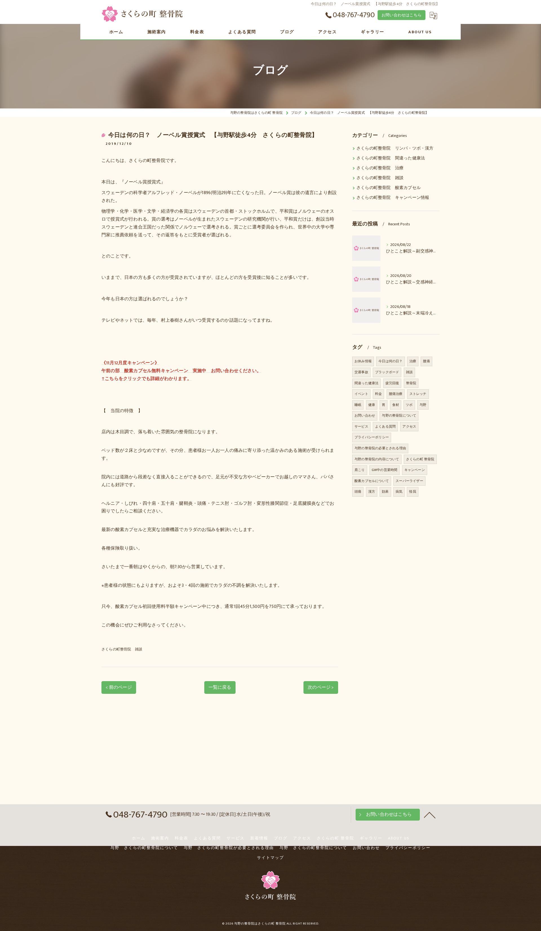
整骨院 (411, 383)
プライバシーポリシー (371, 437)
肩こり (359, 470)
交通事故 (361, 372)
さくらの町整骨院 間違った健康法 (390, 158)
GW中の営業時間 (385, 470)
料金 (378, 394)
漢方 (371, 491)
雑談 (409, 372)
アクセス (409, 426)
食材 (395, 405)
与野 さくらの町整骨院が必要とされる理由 (229, 848)
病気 (399, 491)
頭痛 (357, 491)
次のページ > (321, 687)
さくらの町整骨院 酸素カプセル (388, 188)
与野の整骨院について (399, 415)
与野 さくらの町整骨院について (144, 848)
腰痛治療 (396, 394)
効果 (385, 491)
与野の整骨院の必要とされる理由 (380, 448)
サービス (361, 426)
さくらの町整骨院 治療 (379, 168)
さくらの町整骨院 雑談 (121, 649)
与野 (423, 405)
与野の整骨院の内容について (376, 459)
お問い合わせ (364, 415)
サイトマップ (270, 858)
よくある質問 (385, 426)
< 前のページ (119, 687)
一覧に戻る (220, 687)
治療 (412, 361)
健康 (371, 405)
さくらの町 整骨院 (420, 459)
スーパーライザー (409, 481)
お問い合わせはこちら (402, 15)
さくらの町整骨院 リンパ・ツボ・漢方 (395, 148)
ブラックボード (387, 372)
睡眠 (357, 405)
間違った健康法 (366, 383)
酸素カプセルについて (371, 481)
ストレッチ (418, 394)
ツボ (409, 405)
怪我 (412, 491)
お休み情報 (363, 361)
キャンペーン (414, 470)
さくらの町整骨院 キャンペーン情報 (392, 197)
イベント (361, 394)
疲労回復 (392, 383)
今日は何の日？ (390, 361)
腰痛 (426, 361)
